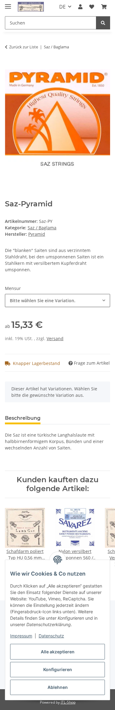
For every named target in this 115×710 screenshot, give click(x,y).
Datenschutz (51, 635)
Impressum (21, 635)
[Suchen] (103, 22)
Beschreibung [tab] (22, 418)
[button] (80, 7)
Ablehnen (58, 687)
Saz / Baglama (42, 228)
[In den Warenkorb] (10, 66)
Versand (55, 338)
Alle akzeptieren (58, 651)
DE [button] (62, 6)
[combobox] (57, 300)
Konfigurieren (57, 669)
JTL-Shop (68, 702)
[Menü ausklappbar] (8, 4)
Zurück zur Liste (23, 47)
